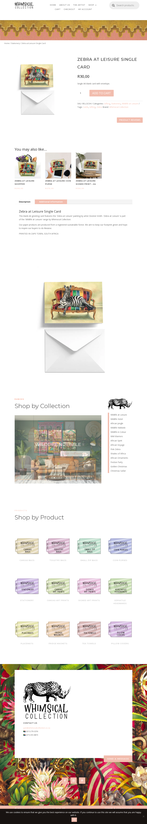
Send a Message (118, 759)
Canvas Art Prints (58, 600)
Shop (91, 5)
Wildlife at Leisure (130, 103)
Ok (74, 820)
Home (53, 5)
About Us (64, 5)
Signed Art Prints (89, 600)
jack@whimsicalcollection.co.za (36, 728)
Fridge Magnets (58, 643)
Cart (58, 9)
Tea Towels (89, 643)
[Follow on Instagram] (73, 780)
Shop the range (73, 453)
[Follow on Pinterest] (82, 780)
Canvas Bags (27, 560)
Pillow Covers (120, 643)
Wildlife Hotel (58, 444)
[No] (143, 816)
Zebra (99, 107)
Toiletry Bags (58, 560)
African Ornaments (119, 458)
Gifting (107, 103)
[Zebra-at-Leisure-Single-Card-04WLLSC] (37, 120)
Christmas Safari (118, 471)
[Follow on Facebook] (65, 780)
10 (68, 477)
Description (24, 201)
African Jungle (117, 423)
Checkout (69, 9)
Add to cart (101, 93)
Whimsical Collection (118, 107)
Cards (85, 107)
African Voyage (117, 445)
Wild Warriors (117, 436)
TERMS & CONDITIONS (118, 808)
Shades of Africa (118, 454)
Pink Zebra (115, 449)
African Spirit (116, 441)
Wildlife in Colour (118, 432)
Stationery (15, 43)
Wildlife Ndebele (118, 428)
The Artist (79, 5)
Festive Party (117, 462)
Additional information (51, 201)
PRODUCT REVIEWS (129, 120)
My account (85, 9)
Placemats (27, 643)
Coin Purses (120, 560)
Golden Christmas (119, 467)
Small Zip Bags (89, 560)
